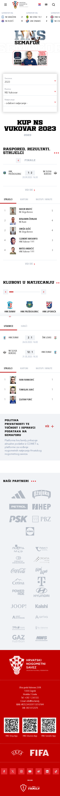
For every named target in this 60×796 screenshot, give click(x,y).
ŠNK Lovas (46, 338)
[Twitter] (13, 771)
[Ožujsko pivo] (41, 494)
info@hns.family (32, 701)
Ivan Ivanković (26, 380)
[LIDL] (30, 531)
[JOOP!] (18, 606)
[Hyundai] (41, 592)
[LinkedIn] (47, 771)
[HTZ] (18, 549)
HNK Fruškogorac (15, 173)
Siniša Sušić (25, 229)
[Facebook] (4, 771)
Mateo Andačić (26, 249)
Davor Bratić (25, 209)
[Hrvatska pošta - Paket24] (41, 549)
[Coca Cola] (18, 570)
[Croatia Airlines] (41, 559)
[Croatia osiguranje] (18, 559)
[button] (30, 82)
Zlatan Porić (25, 400)
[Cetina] (18, 581)
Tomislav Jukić (26, 390)
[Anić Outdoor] (18, 616)
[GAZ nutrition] (18, 638)
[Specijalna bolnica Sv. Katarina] (41, 627)
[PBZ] (41, 519)
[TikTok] (56, 771)
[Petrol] (18, 506)
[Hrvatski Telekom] (41, 581)
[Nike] (18, 494)
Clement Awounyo (28, 239)
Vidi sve (29, 190)
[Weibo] (39, 771)
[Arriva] (41, 616)
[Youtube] (30, 771)
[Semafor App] (30, 58)
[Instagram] (21, 771)
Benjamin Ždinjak (28, 219)
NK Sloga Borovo (47, 173)
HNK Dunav (13, 338)
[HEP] (41, 506)
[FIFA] (39, 752)
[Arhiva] (53, 4)
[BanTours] (18, 627)
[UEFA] (17, 752)
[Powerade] (18, 592)
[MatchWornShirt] (41, 638)
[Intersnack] (41, 570)
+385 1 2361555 (31, 698)
